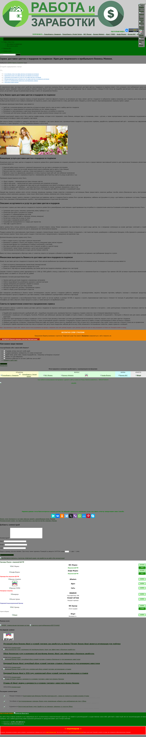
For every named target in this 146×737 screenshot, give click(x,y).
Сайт (1, 548)
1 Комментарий (15, 648)
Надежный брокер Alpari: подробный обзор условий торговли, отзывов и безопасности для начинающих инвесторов (51, 663)
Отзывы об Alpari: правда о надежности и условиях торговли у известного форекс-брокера (41, 683)
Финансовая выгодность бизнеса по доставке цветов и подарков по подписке (27, 79)
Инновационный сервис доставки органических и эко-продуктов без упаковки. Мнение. (28, 521)
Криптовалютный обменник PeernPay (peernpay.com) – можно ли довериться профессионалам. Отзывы (56, 696)
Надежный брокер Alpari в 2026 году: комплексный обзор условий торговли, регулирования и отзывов (45, 673)
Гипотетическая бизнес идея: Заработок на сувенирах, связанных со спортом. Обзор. (45, 706)
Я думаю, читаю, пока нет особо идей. (17, 351)
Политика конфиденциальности (13, 724)
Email (2, 545)
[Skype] (93, 516)
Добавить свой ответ (10, 360)
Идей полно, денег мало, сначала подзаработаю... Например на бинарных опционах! (32, 355)
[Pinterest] (88, 516)
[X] (71, 516)
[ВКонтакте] (58, 516)
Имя (1, 541)
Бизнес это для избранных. (14, 357)
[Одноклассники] (62, 516)
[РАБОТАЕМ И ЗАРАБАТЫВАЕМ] (63, 27)
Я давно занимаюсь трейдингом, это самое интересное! (23, 353)
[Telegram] (66, 516)
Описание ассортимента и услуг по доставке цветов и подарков (23, 77)
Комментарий (5, 538)
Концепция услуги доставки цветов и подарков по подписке (22, 75)
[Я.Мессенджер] (53, 516)
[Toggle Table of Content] (1, 71)
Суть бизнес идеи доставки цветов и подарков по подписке (22, 74)
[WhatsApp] (80, 516)
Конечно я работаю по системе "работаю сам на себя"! (23, 358)
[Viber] (75, 516)
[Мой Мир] (84, 516)
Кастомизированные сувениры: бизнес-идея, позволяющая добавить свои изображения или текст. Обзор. (52, 701)
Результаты (3, 366)
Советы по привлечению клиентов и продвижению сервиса (21, 80)
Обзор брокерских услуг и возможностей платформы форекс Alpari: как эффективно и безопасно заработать (48, 653)
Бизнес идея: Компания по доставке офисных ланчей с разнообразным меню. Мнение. (27, 519)
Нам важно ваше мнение (12, 82)
